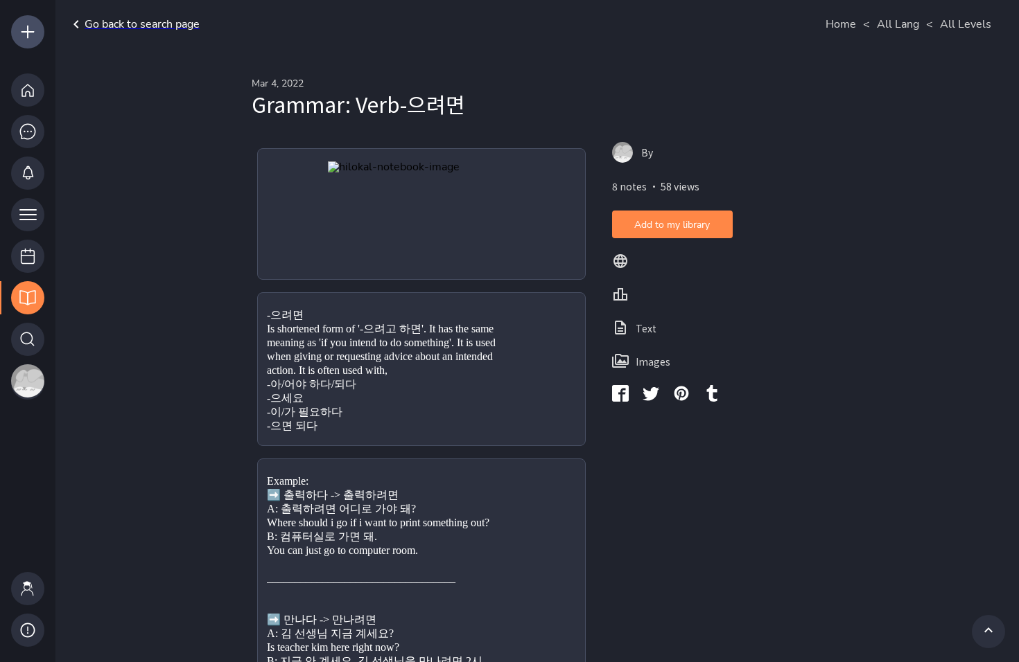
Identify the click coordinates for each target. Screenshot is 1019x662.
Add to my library (672, 224)
